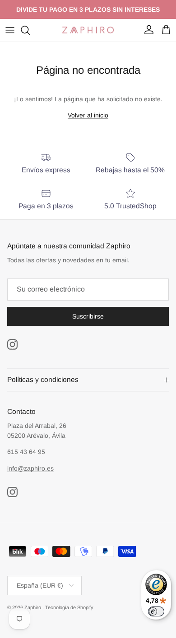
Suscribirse (88, 316)
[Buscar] (30, 30)
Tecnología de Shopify (69, 607)
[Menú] (10, 30)
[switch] (156, 611)
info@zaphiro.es (30, 468)
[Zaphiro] (88, 29)
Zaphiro (33, 607)
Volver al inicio (88, 115)
